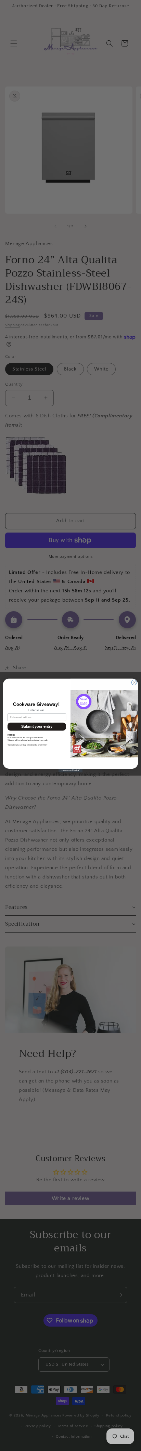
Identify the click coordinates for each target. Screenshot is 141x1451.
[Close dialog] (134, 682)
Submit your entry (36, 727)
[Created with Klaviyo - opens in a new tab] (70, 770)
